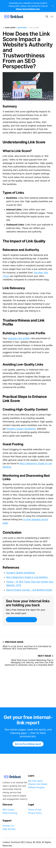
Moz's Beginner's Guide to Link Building (27, 577)
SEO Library (8, 809)
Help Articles (9, 829)
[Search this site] (47, 16)
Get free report (35, 780)
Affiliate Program (36, 787)
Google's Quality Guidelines (21, 428)
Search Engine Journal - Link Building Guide (29, 590)
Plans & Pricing (10, 813)
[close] (53, 6)
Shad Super (10, 28)
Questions (22, 28)
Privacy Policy (35, 813)
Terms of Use (34, 809)
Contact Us (8, 825)
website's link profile (18, 338)
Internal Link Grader (37, 784)
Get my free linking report (21, 619)
